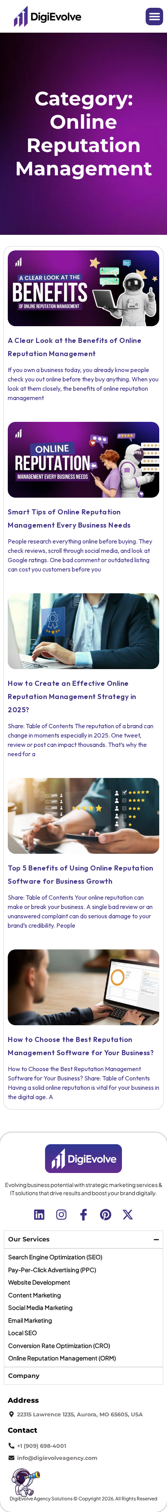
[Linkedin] (39, 1214)
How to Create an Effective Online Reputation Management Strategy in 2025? (72, 696)
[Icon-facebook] (83, 1214)
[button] (154, 16)
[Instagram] (61, 1214)
